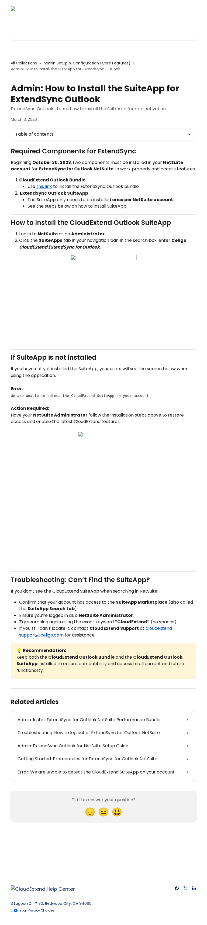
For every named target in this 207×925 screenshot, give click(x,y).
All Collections (24, 63)
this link (44, 186)
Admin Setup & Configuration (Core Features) (86, 63)
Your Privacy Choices (37, 910)
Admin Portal (96, 9)
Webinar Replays (132, 9)
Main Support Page (174, 9)
